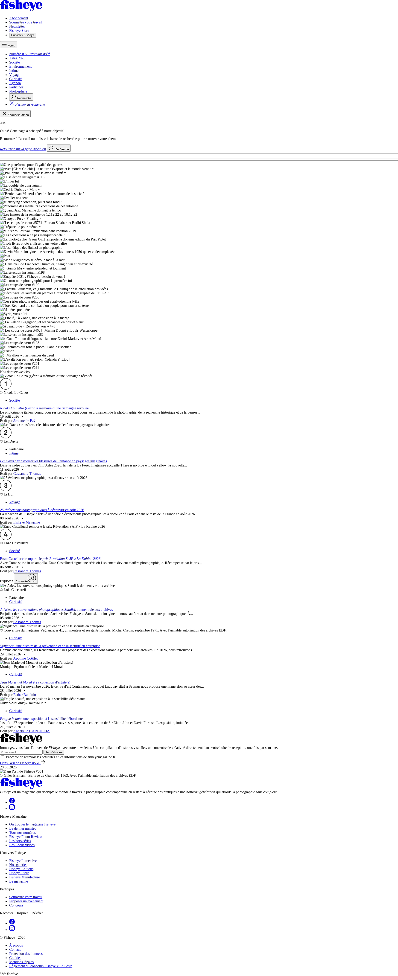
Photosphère (18, 91)
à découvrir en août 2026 (42, 510)
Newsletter (17, 26)
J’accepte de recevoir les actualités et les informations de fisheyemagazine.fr (60, 757)
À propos (16, 945)
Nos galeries (18, 865)
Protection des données (26, 954)
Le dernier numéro (22, 828)
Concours (16, 905)
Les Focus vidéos (22, 845)
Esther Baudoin (24, 695)
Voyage (14, 75)
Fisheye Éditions (21, 869)
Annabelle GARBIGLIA (31, 731)
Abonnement (18, 18)
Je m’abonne (53, 752)
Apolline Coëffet (25, 658)
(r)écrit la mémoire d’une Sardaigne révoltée (44, 408)
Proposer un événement (26, 901)
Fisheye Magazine (26, 522)
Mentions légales (21, 962)
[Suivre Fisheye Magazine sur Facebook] (12, 802)
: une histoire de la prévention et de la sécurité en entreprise (50, 646)
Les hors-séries (20, 841)
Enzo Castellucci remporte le (50, 559)
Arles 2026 (17, 58)
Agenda (15, 83)
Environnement (20, 66)
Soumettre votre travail (25, 22)
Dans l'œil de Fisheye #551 (20, 763)
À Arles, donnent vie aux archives (56, 609)
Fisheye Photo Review (25, 837)
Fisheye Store (19, 30)
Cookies (15, 958)
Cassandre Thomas (27, 473)
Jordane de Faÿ (24, 421)
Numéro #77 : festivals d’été (29, 54)
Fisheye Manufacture (24, 877)
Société (14, 62)
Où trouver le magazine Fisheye (32, 824)
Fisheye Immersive (23, 861)
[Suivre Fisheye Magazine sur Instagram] (12, 809)
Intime (13, 70)
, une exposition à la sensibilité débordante (42, 719)
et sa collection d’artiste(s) (35, 682)
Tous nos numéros (22, 832)
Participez (16, 87)
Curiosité (15, 79)
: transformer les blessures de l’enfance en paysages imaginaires (53, 461)
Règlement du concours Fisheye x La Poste (40, 966)
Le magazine (18, 881)
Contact (14, 949)
